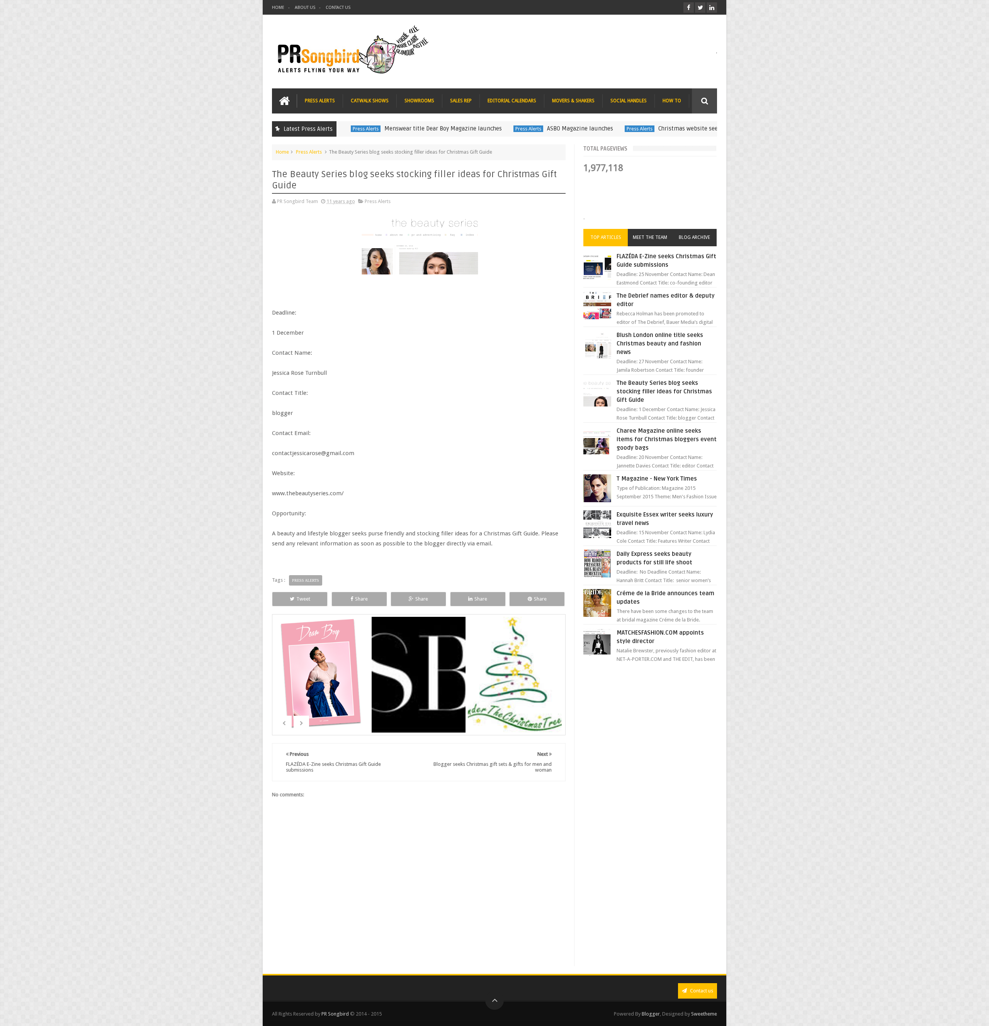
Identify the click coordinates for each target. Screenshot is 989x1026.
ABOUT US (305, 7)
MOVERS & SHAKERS (573, 100)
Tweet (303, 599)
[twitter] (700, 7)
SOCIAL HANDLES (628, 100)
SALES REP (461, 100)
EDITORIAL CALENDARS (512, 100)
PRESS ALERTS (320, 100)
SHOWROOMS (419, 100)
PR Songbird (335, 1014)
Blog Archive (694, 237)
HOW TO (672, 100)
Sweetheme (704, 1014)
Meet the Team (650, 237)
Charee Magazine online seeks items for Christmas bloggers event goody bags (667, 439)
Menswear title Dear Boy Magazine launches (440, 128)
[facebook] (688, 7)
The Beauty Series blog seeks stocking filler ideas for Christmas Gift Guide (664, 391)
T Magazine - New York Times (657, 478)
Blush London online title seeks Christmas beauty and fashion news (660, 344)
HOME (278, 7)
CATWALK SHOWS (370, 100)
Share (361, 599)
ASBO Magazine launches (577, 128)
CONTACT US (338, 7)
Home (282, 152)
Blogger (651, 1014)
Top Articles (605, 237)
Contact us (701, 991)
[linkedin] (712, 7)
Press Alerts (363, 129)
